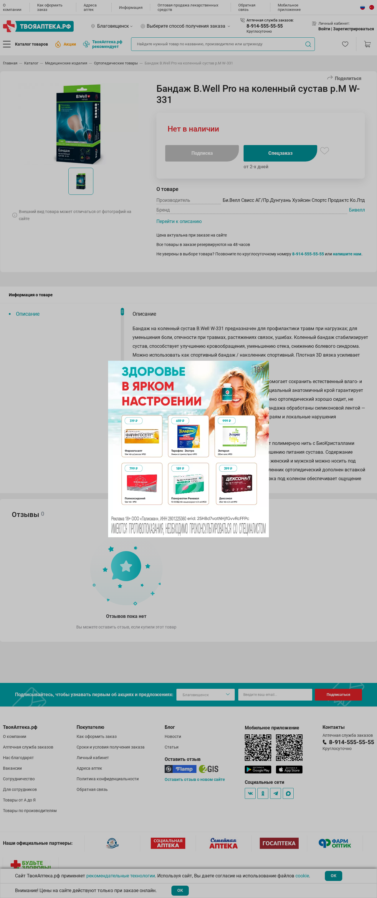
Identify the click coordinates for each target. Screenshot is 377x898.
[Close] (262, 367)
